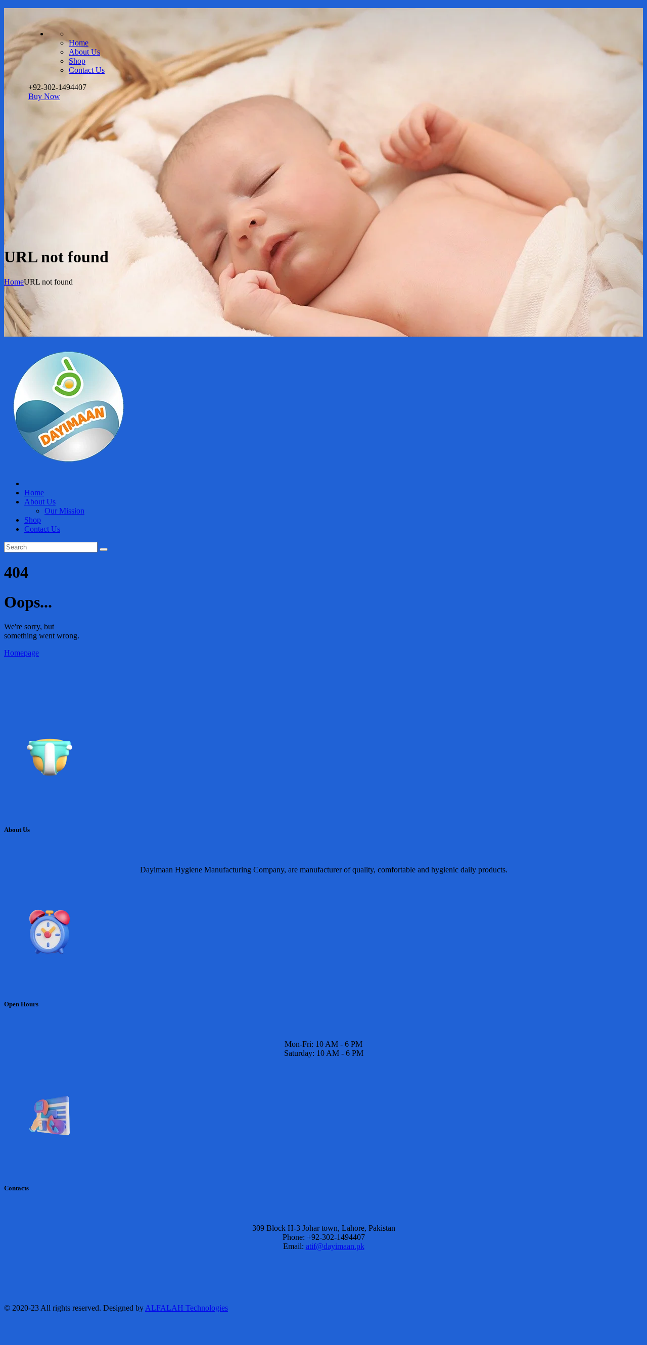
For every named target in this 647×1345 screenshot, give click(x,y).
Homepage (21, 652)
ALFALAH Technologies (186, 1308)
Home (14, 281)
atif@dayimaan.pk (335, 1246)
